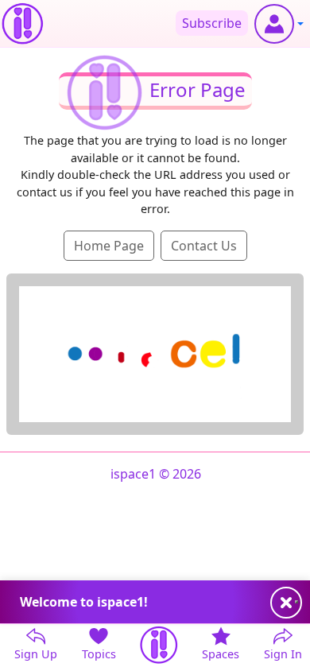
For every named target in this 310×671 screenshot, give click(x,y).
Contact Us (204, 245)
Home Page (109, 245)
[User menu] (279, 24)
